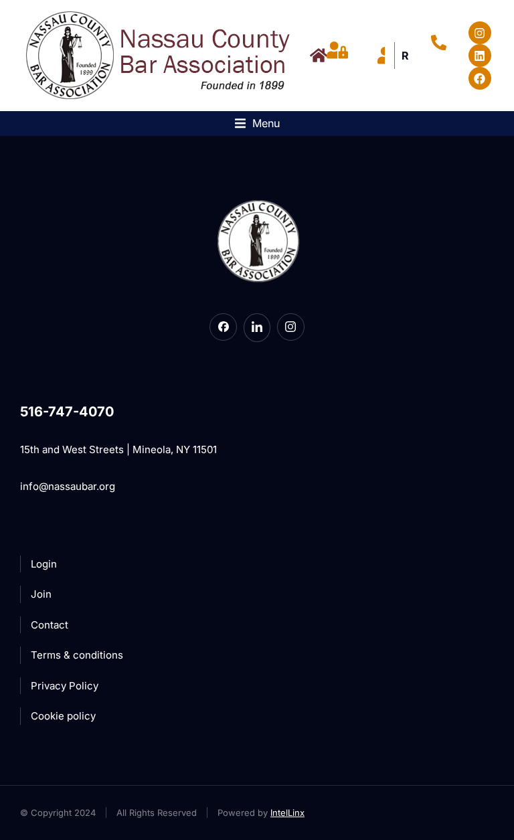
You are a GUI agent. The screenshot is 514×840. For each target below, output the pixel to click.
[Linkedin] (479, 55)
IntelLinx (287, 812)
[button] (257, 123)
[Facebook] (479, 78)
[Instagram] (479, 32)
